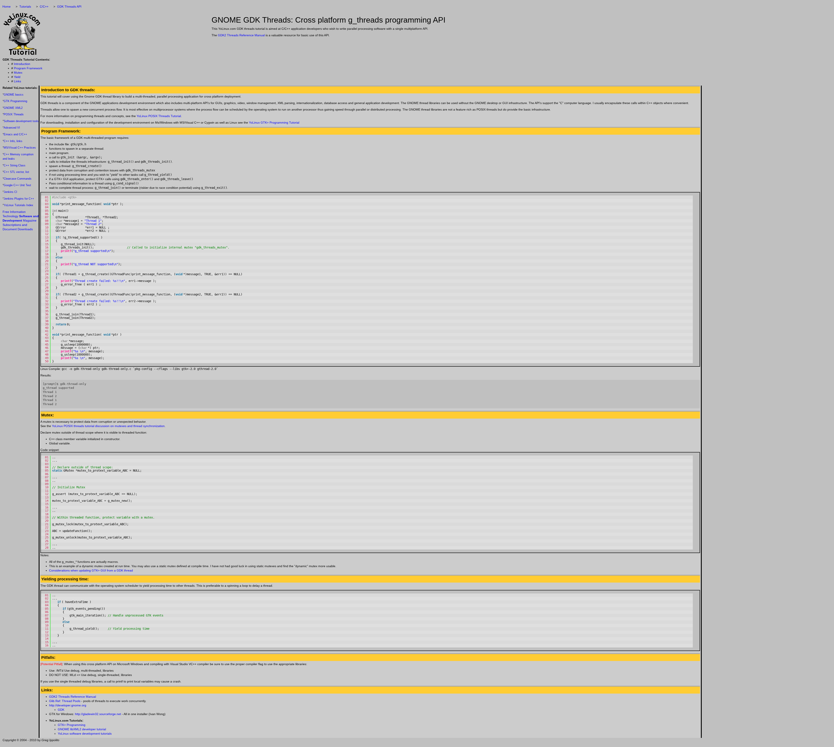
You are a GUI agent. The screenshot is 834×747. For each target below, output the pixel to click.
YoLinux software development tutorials (85, 733)
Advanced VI (12, 127)
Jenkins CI (10, 192)
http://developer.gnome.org (67, 705)
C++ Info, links (13, 141)
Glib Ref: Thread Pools (64, 701)
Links (17, 81)
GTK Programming (15, 101)
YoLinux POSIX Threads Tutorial (159, 116)
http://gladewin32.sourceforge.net (98, 714)
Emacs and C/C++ (15, 134)
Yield (17, 77)
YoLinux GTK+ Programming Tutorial (274, 122)
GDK (61, 709)
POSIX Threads (14, 114)
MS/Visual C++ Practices (20, 147)
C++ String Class (14, 165)
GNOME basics (13, 94)
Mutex (18, 72)
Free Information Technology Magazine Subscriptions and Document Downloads (21, 220)
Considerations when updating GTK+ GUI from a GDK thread (91, 570)
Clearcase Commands (17, 178)
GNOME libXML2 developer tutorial (82, 729)
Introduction (22, 64)
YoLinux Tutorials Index (18, 205)
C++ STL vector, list (16, 172)
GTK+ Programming (71, 725)
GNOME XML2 (13, 107)
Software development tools (21, 121)
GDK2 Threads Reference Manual (241, 35)
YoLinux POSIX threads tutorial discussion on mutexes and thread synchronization (108, 426)
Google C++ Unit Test (17, 185)
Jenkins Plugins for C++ (19, 198)
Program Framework (28, 68)
